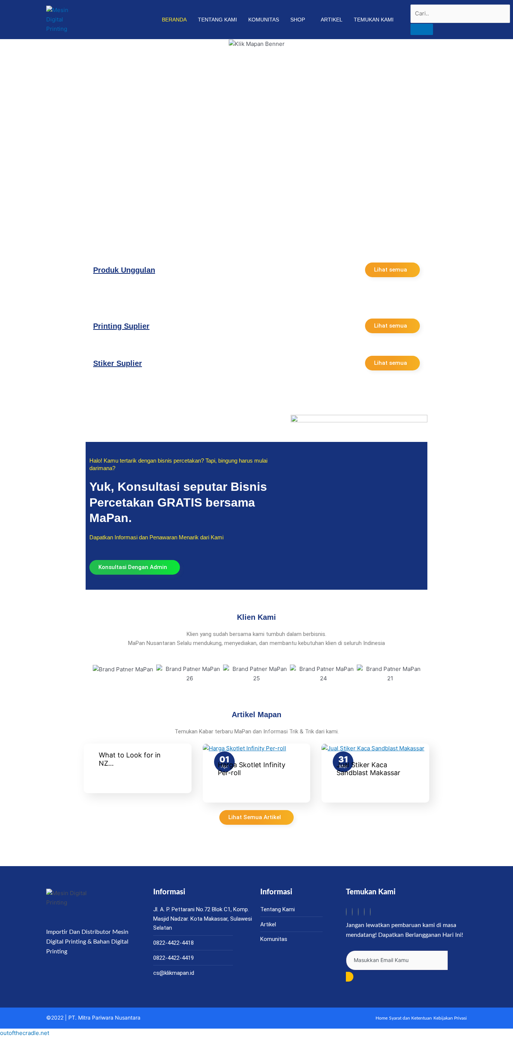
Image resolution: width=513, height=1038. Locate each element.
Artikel (332, 20)
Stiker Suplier (117, 363)
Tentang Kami (217, 20)
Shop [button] (297, 20)
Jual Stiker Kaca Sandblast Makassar (368, 769)
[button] (96, 673)
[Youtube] (364, 912)
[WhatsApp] (370, 912)
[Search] (421, 29)
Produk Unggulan (124, 270)
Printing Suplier (121, 326)
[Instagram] (352, 912)
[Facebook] (358, 912)
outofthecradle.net (24, 1032)
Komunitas (263, 20)
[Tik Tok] (346, 912)
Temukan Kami (374, 20)
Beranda (174, 20)
